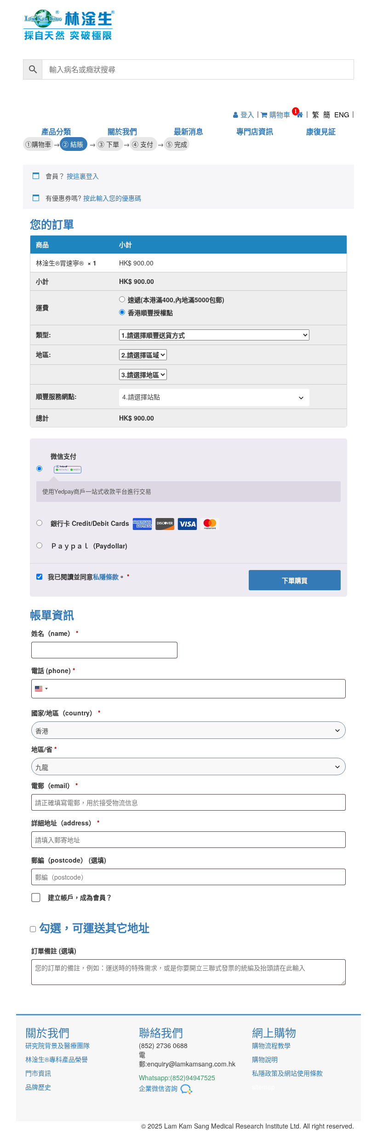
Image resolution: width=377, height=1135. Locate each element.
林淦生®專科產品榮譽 (56, 1059)
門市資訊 (38, 1072)
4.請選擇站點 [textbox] (141, 396)
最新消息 (188, 131)
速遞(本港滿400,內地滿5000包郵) (176, 299)
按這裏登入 (83, 175)
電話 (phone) (53, 670)
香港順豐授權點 (150, 312)
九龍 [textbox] (41, 767)
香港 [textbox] (41, 730)
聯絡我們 (161, 1032)
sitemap (263, 1086)
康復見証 (321, 131)
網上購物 (274, 1032)
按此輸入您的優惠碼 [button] (112, 197)
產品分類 (56, 131)
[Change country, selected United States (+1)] (41, 688)
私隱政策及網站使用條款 (287, 1072)
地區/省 (44, 749)
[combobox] (214, 397)
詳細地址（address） (65, 822)
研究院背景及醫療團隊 (57, 1045)
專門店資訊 (254, 131)
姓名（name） (54, 633)
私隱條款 (106, 576)
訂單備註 (53, 950)
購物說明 (265, 1059)
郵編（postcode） (68, 859)
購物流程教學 (271, 1045)
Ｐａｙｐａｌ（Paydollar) (89, 545)
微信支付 (63, 456)
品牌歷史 (38, 1086)
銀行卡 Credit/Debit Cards (90, 523)
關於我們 (122, 131)
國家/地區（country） (65, 712)
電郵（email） (54, 785)
